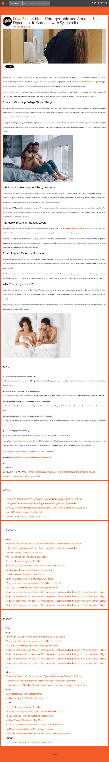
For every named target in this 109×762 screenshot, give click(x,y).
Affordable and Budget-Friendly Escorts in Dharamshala (31, 457)
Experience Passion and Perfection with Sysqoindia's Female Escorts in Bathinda (44, 499)
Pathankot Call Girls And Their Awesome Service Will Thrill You (35, 565)
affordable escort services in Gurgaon (79, 228)
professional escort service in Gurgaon (86, 82)
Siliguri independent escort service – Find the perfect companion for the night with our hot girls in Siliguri (56, 592)
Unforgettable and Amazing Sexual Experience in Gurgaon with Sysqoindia (41, 503)
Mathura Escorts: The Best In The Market (25, 574)
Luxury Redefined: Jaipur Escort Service (24, 512)
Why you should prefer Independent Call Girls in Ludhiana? (33, 583)
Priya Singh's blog (21, 26)
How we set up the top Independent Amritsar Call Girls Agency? (36, 636)
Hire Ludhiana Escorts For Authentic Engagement (29, 570)
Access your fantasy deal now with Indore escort (29, 742)
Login (94, 3)
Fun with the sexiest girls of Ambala (23, 561)
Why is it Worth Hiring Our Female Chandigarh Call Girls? (32, 587)
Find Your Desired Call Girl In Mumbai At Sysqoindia (30, 578)
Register (102, 3)
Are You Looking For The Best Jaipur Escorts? (27, 516)
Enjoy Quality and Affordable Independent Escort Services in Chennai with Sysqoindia (46, 507)
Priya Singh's (24, 18)
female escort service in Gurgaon (27, 441)
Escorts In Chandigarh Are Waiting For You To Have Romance (35, 724)
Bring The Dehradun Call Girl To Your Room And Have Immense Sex (38, 733)
